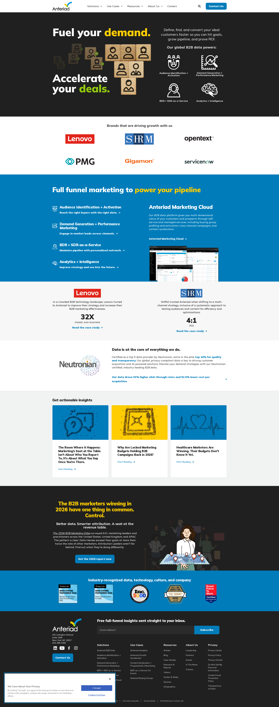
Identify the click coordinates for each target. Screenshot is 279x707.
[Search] (199, 6)
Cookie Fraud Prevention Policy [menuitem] (214, 678)
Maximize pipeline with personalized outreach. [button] (90, 250)
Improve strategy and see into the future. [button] (87, 267)
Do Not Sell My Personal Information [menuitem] (215, 667)
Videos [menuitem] (167, 672)
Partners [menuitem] (190, 655)
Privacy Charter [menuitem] (215, 660)
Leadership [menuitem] (191, 650)
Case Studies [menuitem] (170, 660)
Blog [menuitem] (166, 655)
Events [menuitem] (189, 660)
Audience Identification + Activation (173, 74)
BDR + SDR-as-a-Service (174, 100)
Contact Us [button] (216, 6)
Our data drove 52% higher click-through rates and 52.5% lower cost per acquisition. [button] (161, 379)
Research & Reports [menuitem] (169, 666)
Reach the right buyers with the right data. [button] (88, 212)
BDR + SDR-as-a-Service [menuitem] (109, 670)
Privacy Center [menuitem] (215, 650)
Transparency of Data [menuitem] (214, 687)
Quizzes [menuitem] (167, 682)
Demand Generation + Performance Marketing (209, 74)
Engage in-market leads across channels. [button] (87, 233)
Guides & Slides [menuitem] (171, 677)
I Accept (97, 688)
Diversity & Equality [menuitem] (131, 701)
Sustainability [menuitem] (149, 701)
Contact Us (62, 657)
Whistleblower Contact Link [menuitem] (171, 701)
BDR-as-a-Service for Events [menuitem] (140, 672)
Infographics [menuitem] (169, 686)
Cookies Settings (96, 695)
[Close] (110, 679)
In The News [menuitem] (192, 664)
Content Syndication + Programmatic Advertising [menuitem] (142, 664)
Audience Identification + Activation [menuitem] (109, 656)
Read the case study (86, 327)
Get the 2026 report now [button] (94, 559)
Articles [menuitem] (167, 650)
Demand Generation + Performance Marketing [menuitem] (108, 664)
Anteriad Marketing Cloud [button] (166, 238)
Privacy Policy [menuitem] (214, 655)
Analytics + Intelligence (209, 100)
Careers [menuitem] (189, 669)
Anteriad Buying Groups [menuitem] (141, 678)
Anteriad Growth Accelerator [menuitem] (138, 656)
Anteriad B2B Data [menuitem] (106, 650)
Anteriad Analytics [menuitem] (139, 650)
